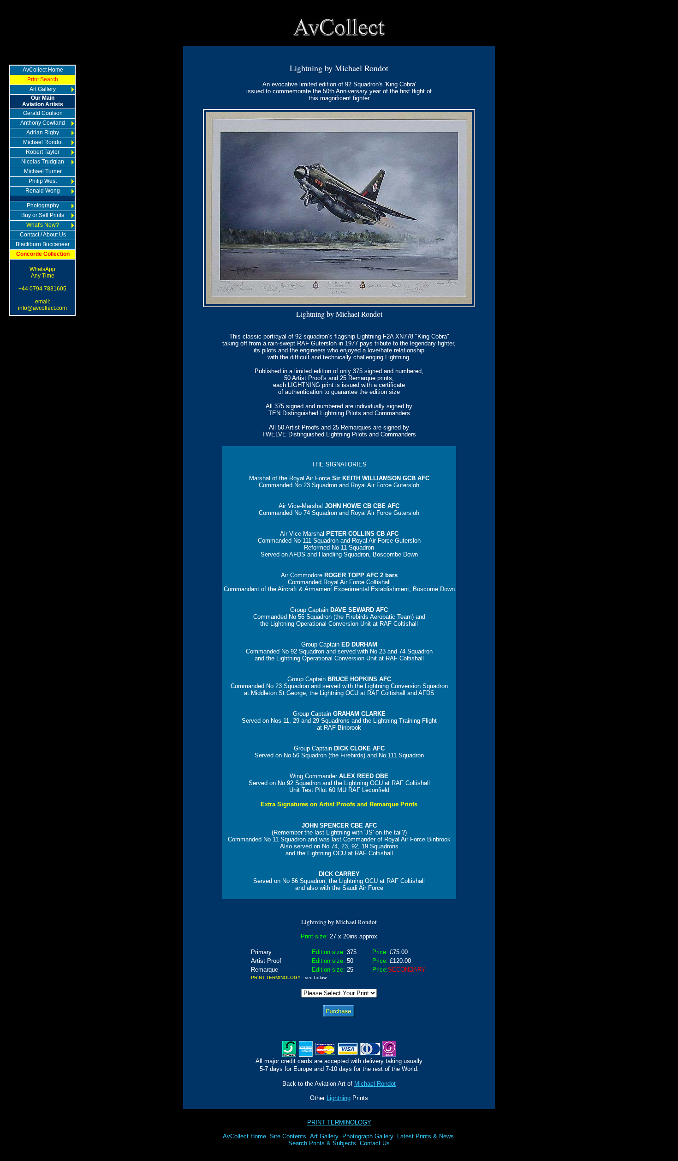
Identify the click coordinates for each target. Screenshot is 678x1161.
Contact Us (375, 1143)
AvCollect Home (244, 1136)
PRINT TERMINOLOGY (339, 1122)
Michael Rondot (375, 1083)
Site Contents (288, 1136)
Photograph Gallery (367, 1136)
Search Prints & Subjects (322, 1143)
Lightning (339, 1097)
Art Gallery (324, 1136)
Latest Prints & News (425, 1136)
